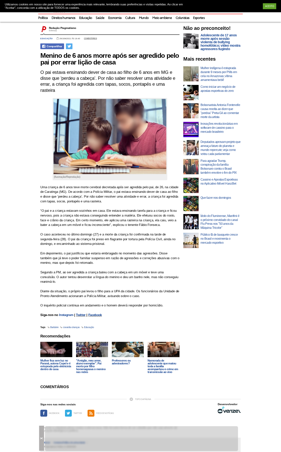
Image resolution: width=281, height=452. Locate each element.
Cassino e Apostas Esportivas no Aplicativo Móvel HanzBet (219, 181)
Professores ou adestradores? (121, 362)
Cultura (130, 18)
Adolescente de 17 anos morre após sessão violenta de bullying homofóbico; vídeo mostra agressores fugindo (220, 42)
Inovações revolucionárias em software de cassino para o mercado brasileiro (219, 127)
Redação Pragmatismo (62, 28)
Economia (115, 18)
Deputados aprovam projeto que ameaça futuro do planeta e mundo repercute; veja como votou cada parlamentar (220, 147)
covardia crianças (71, 327)
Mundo (144, 18)
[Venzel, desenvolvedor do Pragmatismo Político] (229, 409)
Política (43, 18)
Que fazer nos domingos (216, 197)
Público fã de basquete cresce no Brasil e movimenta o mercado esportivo (219, 238)
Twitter (80, 315)
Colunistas (182, 18)
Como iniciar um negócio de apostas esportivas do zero (218, 88)
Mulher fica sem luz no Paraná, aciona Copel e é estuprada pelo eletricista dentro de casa (55, 365)
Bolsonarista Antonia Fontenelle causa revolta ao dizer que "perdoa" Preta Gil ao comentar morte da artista (220, 110)
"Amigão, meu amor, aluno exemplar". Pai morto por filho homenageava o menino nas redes (91, 366)
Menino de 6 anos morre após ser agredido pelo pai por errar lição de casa (109, 58)
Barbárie (54, 327)
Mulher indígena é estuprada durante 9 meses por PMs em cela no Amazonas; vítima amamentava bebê (219, 73)
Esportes (199, 18)
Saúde (100, 18)
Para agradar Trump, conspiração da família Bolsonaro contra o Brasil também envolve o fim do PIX (219, 166)
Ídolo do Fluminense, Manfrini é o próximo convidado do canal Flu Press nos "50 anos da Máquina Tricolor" (220, 221)
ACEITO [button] (269, 6)
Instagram (66, 315)
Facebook (95, 315)
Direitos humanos (63, 18)
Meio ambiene (162, 18)
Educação (85, 18)
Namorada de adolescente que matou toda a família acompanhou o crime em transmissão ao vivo (163, 366)
